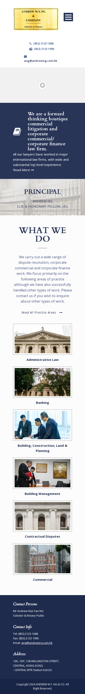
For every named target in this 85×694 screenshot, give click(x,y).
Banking (42, 402)
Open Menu (68, 17)
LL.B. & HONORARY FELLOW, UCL (42, 206)
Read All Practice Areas (39, 312)
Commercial (42, 579)
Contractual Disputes (42, 536)
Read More (22, 170)
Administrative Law (43, 359)
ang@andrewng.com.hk (41, 61)
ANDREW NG (42, 201)
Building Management (42, 493)
